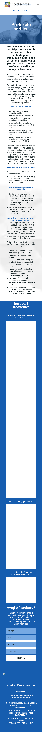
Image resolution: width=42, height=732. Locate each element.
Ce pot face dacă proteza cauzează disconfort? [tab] (21, 573)
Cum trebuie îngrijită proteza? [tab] (21, 502)
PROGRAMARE (22, 11)
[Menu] (38, 4)
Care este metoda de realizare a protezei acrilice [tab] (21, 316)
